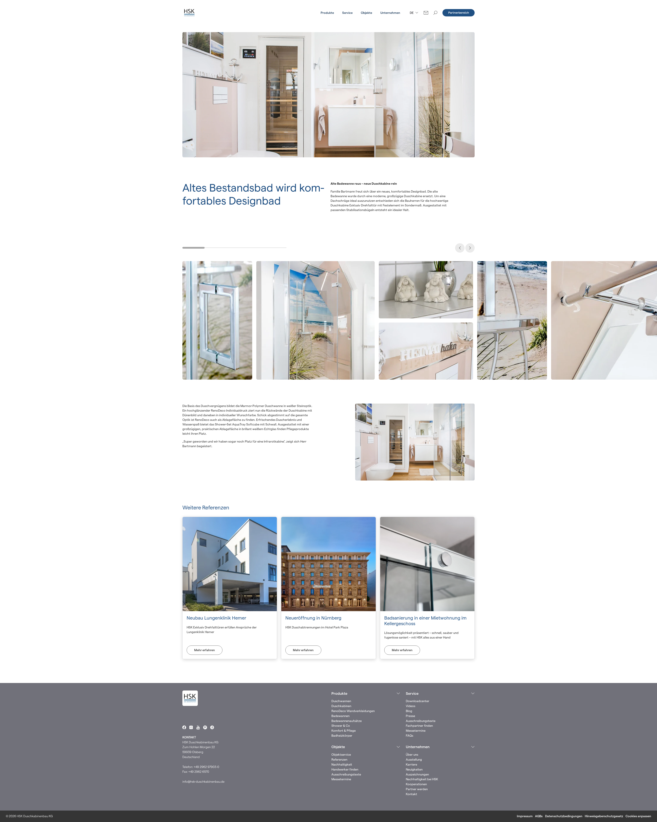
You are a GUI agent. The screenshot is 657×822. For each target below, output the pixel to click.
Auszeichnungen (417, 774)
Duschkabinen (341, 706)
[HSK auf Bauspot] (212, 727)
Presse (410, 716)
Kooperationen (416, 784)
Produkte (327, 12)
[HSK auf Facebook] (184, 727)
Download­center (417, 701)
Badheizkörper (341, 735)
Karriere (411, 764)
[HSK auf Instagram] (191, 727)
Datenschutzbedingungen (563, 816)
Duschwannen (341, 701)
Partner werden (417, 789)
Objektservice (341, 754)
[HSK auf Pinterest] (205, 727)
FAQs (409, 735)
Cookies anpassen (638, 816)
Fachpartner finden (419, 725)
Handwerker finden (344, 769)
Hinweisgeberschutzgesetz (604, 816)
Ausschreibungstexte (420, 720)
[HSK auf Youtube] (198, 727)
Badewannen (340, 716)
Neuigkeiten (414, 769)
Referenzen (339, 759)
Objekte (366, 12)
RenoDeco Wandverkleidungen (353, 711)
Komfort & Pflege (343, 730)
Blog (409, 711)
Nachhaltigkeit (341, 764)
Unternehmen (390, 12)
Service (347, 12)
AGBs (539, 816)
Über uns (412, 754)
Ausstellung (414, 759)
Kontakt (411, 794)
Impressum (525, 816)
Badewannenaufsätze (346, 720)
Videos (410, 706)
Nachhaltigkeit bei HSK (422, 779)
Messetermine (416, 730)
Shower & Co (340, 725)
